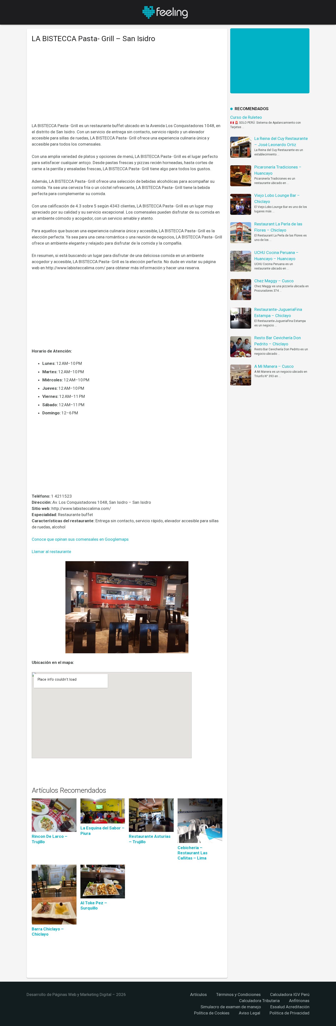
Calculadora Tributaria (259, 1000)
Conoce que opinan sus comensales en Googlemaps (80, 539)
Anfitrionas (299, 1000)
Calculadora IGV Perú (289, 994)
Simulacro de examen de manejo (230, 1006)
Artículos (198, 994)
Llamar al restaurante (51, 551)
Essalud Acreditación (289, 1006)
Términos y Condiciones (238, 994)
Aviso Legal (249, 1012)
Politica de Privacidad (289, 1012)
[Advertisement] (127, 86)
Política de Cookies (211, 1012)
